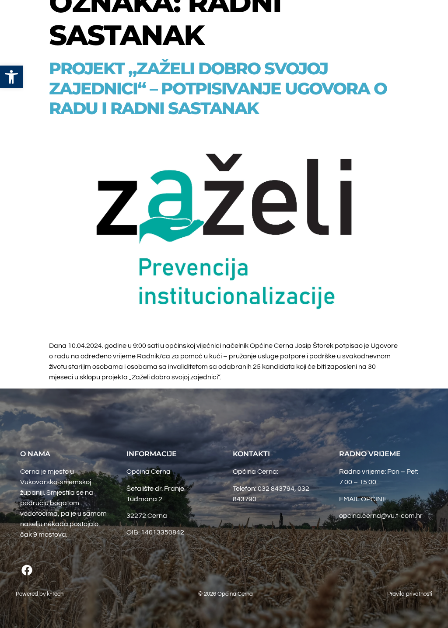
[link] (11, 77)
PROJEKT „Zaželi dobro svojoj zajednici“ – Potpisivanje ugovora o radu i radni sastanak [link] (218, 88)
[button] (370, 17)
